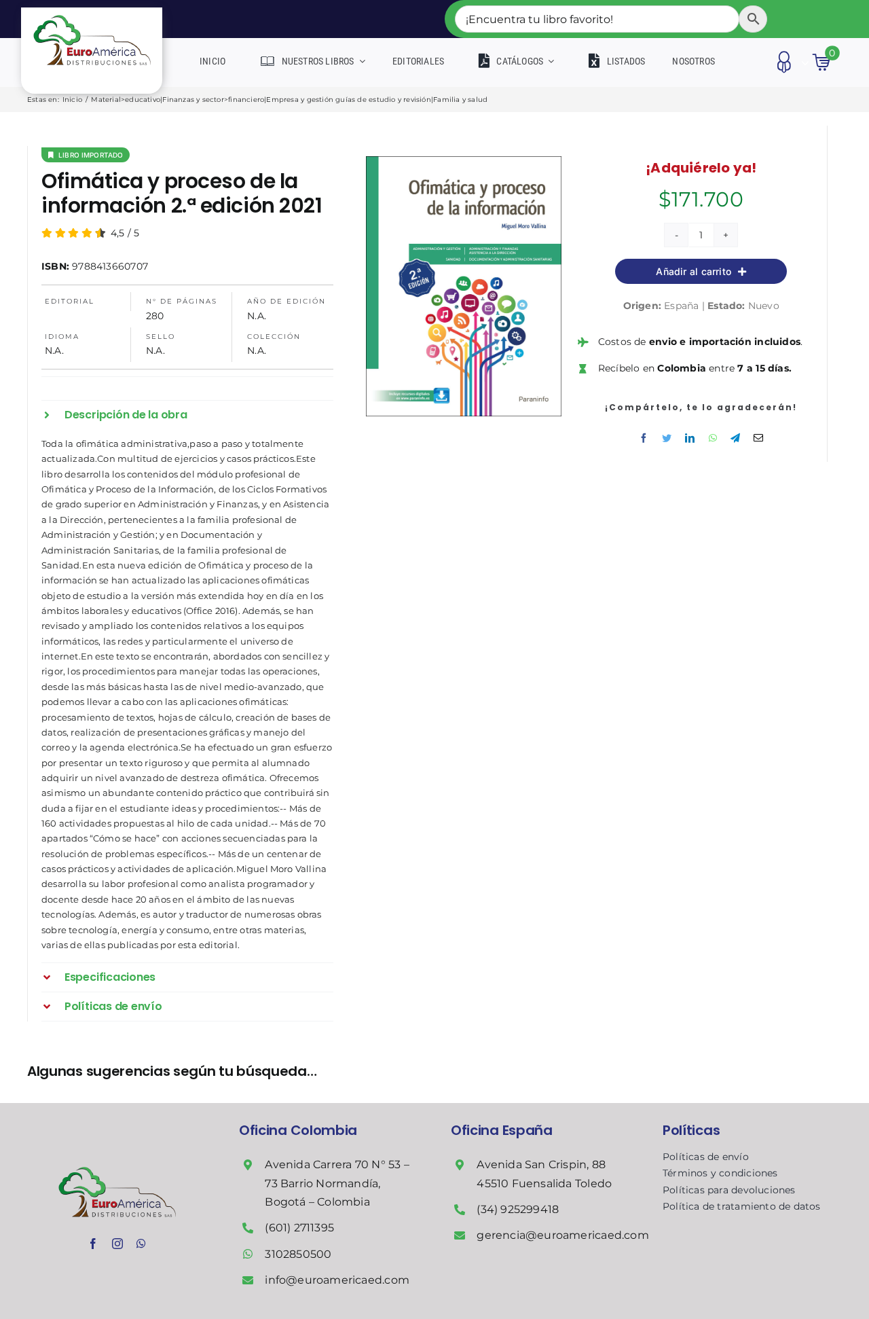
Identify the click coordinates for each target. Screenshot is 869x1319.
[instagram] (117, 1243)
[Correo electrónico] (758, 438)
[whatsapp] (141, 1243)
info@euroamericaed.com (337, 1279)
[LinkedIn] (689, 438)
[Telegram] (735, 438)
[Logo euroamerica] (92, 12)
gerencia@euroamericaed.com (562, 1235)
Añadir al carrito (693, 271)
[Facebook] (643, 438)
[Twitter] (666, 438)
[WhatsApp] (713, 438)
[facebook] (93, 1243)
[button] (187, 415)
